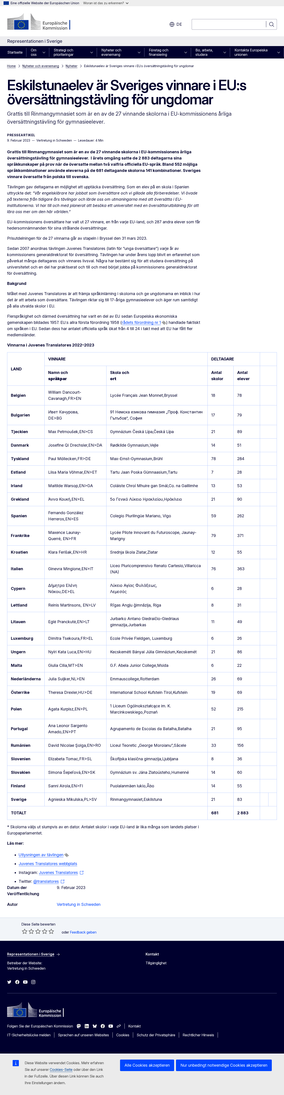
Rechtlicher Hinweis (198, 1035)
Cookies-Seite (61, 1069)
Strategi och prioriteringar (63, 52)
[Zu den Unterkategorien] (45, 52)
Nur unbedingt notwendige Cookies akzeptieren (223, 1065)
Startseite (15, 52)
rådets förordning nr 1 (141, 322)
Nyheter (71, 66)
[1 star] (24, 931)
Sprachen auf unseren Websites (83, 1035)
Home (11, 66)
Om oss (34, 52)
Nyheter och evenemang (111, 52)
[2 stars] (28, 931)
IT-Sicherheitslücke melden (29, 1035)
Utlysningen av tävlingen (41, 854)
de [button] (179, 24)
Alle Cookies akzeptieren (147, 1065)
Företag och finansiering (158, 52)
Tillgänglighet (156, 963)
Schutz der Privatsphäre (156, 1035)
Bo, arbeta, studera (204, 52)
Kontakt (134, 1026)
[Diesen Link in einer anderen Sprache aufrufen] (164, 323)
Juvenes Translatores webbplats (48, 863)
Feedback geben (83, 932)
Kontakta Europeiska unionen (251, 52)
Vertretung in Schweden (79, 904)
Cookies (122, 1035)
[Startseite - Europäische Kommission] (43, 22)
